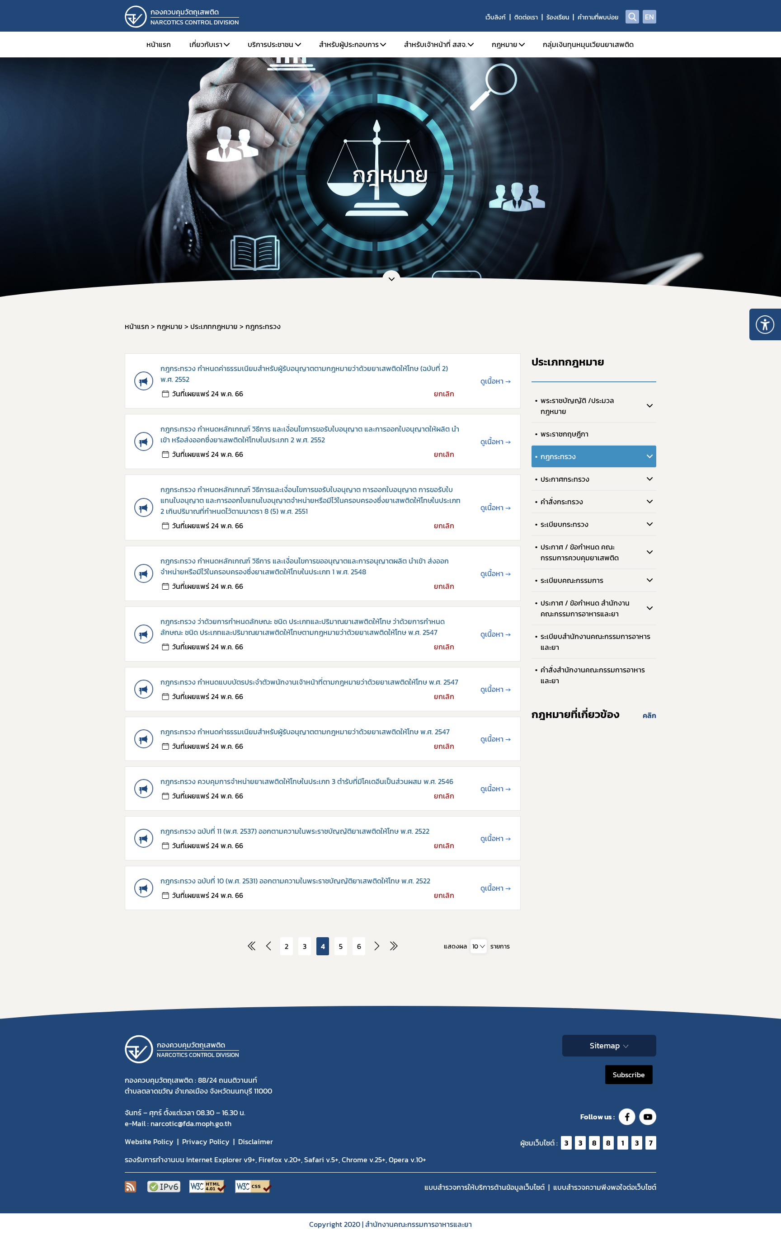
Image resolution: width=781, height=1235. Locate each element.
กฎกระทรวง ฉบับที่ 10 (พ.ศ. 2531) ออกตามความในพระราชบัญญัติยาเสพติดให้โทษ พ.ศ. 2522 (295, 880)
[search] (632, 16)
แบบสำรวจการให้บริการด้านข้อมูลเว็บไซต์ (484, 1187)
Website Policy (149, 1141)
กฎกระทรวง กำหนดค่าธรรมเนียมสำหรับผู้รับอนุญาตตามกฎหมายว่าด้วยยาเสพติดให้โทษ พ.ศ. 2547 (305, 731)
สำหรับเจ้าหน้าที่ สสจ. (435, 44)
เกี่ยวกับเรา (205, 44)
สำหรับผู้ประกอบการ (349, 44)
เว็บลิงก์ (495, 17)
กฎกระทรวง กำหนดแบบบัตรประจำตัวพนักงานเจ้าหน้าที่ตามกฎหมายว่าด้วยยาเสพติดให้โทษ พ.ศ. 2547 (309, 681)
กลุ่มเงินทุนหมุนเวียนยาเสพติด (588, 44)
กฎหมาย (505, 44)
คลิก (649, 715)
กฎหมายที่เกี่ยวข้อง (576, 714)
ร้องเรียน (557, 17)
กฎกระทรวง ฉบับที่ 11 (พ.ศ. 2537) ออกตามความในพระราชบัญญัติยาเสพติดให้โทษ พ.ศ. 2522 (294, 831)
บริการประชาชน (270, 44)
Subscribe (629, 1074)
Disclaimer (255, 1141)
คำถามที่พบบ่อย (598, 17)
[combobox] (478, 946)
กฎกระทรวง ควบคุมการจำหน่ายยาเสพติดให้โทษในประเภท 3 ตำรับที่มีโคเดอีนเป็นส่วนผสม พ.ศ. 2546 (306, 781)
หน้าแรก (158, 44)
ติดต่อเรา (526, 17)
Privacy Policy (206, 1141)
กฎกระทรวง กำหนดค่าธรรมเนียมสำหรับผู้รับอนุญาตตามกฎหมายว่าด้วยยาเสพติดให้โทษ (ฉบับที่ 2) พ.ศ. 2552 (304, 374)
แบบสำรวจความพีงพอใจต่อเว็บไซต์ (604, 1187)
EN (649, 16)
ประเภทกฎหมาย (568, 362)
